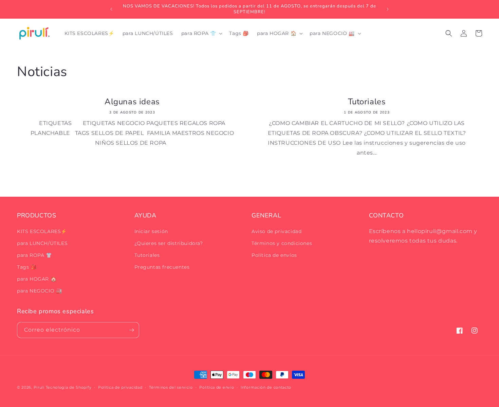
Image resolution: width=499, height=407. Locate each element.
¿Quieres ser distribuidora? (168, 243)
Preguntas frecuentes (162, 267)
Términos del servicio (171, 387)
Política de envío (216, 387)
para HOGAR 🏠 (36, 279)
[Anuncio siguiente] (387, 9)
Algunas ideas (132, 101)
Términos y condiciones (282, 243)
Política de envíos (274, 255)
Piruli (39, 387)
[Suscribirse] (131, 330)
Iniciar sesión (151, 231)
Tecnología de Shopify (69, 387)
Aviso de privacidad (276, 231)
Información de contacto (266, 387)
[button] (201, 33)
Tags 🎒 (27, 267)
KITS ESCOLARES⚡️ (42, 231)
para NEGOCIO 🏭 (39, 291)
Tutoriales (367, 101)
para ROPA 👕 (34, 255)
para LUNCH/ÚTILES (42, 243)
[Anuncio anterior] (111, 9)
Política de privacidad (120, 387)
